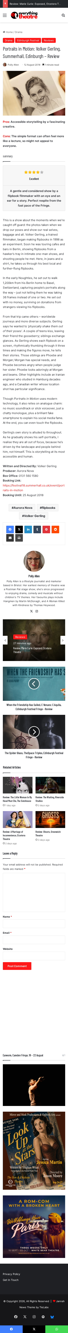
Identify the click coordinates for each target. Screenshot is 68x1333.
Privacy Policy (11, 1274)
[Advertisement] (34, 1013)
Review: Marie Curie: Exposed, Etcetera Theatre (38, 3)
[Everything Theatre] (24, 15)
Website (8, 948)
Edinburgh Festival (28, 40)
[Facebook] (10, 529)
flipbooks (48, 508)
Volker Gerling (34, 516)
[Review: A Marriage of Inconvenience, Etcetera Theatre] (17, 819)
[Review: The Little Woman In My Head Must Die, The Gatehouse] (17, 785)
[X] (19, 529)
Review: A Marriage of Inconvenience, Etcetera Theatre (14, 835)
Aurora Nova (23, 508)
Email (7, 932)
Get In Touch (11, 1279)
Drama (18, 32)
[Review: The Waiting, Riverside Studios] (50, 785)
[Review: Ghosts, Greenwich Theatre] (50, 819)
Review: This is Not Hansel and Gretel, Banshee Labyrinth (31, 650)
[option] (34, 640)
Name (7, 916)
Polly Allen (13, 64)
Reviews (49, 40)
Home (9, 32)
